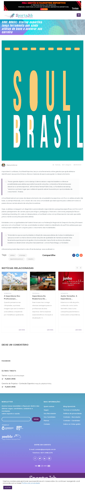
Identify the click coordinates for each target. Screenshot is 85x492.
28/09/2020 (77, 165)
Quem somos (49, 406)
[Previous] (77, 268)
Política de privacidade (72, 413)
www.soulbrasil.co (48, 249)
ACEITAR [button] (8, 487)
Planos (46, 420)
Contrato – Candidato (71, 420)
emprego (22, 255)
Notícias (57, 165)
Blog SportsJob (69, 406)
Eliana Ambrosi (12, 165)
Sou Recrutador (50, 413)
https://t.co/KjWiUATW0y (43, 383)
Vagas (46, 410)
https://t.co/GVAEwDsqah (16, 375)
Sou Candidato (49, 417)
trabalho (30, 259)
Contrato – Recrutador (72, 417)
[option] (14, 302)
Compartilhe (48, 255)
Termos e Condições (71, 410)
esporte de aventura (16, 259)
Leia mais (22, 330)
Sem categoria (66, 165)
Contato (47, 424)
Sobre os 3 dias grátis (71, 424)
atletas (12, 255)
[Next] (81, 268)
